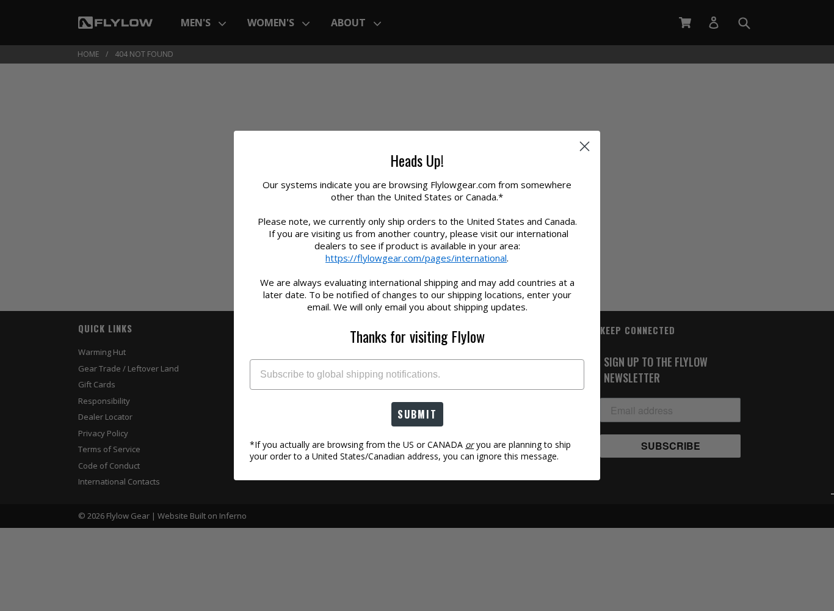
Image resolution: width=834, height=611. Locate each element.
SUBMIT (417, 414)
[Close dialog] (584, 146)
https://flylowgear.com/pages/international (416, 258)
